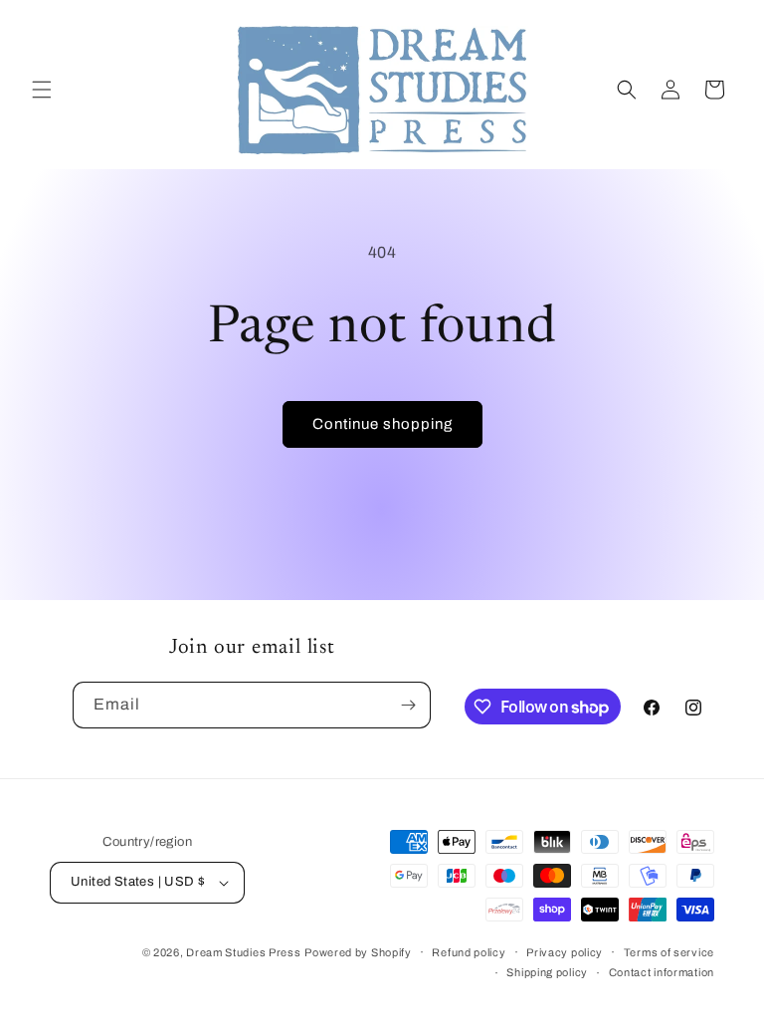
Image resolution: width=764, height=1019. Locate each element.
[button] (42, 89)
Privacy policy (564, 952)
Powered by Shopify (358, 952)
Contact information (661, 972)
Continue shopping (382, 424)
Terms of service (669, 952)
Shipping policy (547, 972)
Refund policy (468, 952)
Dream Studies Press (243, 952)
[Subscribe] (408, 705)
